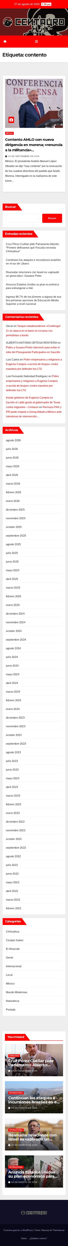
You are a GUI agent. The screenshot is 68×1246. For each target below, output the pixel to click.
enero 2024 (13, 709)
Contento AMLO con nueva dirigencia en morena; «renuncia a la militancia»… (33, 144)
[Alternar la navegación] (36, 41)
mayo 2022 (12, 882)
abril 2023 (12, 787)
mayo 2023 (12, 778)
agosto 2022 (13, 856)
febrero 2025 (13, 596)
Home (24, 1238)
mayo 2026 (12, 466)
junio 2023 (12, 769)
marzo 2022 (13, 899)
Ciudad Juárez (15, 940)
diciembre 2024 (15, 613)
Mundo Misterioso (16, 992)
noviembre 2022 (15, 830)
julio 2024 (12, 657)
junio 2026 (12, 457)
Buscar (10, 207)
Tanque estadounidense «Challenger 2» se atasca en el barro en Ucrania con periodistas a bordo (33, 331)
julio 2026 (12, 449)
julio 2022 (12, 865)
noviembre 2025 (15, 518)
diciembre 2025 (15, 509)
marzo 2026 (13, 483)
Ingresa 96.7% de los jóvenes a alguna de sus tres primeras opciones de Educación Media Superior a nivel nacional (33, 300)
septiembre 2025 (16, 535)
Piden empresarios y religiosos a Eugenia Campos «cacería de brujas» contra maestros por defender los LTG (34, 364)
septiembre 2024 (16, 639)
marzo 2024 (13, 691)
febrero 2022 (13, 908)
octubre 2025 (14, 527)
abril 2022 (12, 891)
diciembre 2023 (15, 717)
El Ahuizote (13, 949)
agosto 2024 (13, 648)
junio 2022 (12, 873)
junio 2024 (12, 665)
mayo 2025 (12, 570)
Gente (9, 957)
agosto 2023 (13, 752)
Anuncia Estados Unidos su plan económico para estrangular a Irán (31, 1176)
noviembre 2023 (15, 726)
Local (9, 975)
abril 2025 (12, 579)
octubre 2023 (14, 735)
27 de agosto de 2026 (24, 1071)
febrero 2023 (13, 804)
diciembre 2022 (15, 821)
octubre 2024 (14, 631)
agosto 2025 (13, 544)
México (9, 133)
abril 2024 (12, 683)
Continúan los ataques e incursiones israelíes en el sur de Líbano (33, 1102)
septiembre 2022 (16, 847)
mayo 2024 (12, 674)
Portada (10, 1009)
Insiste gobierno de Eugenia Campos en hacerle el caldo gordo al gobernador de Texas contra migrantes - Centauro (33, 402)
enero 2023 (13, 813)
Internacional (14, 966)
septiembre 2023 (16, 743)
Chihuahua (12, 931)
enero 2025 (13, 605)
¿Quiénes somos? (38, 1238)
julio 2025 (12, 553)
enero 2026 (13, 501)
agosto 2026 (13, 440)
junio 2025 (12, 561)
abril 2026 (12, 475)
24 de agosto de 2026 (24, 1108)
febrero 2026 (13, 492)
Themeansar (59, 1230)
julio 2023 (12, 761)
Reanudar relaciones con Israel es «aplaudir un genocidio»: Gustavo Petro (33, 1139)
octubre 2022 (14, 839)
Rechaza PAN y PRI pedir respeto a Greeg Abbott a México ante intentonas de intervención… (34, 412)
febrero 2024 (13, 700)
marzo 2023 (13, 795)
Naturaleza (12, 1001)
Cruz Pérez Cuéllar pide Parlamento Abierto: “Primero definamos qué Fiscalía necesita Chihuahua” (32, 248)
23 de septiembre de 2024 (23, 156)
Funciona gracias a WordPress (19, 1230)
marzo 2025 (13, 587)
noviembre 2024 (15, 622)
